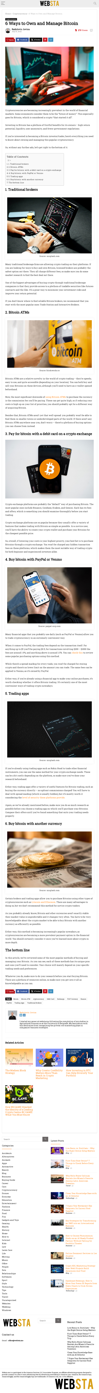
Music (5, 1260)
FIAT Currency (72, 999)
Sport (4, 1280)
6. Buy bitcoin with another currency (26, 179)
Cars (4, 1186)
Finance (6, 1210)
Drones (5, 1193)
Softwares (7, 1276)
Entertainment (9, 1203)
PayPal (9, 1003)
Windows (6, 1310)
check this (77, 652)
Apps (4, 1163)
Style (4, 1283)
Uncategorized (9, 1300)
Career (5, 1183)
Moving (6, 1256)
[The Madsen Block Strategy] (19, 1050)
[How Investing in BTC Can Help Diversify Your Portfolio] (80, 1050)
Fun (4, 1216)
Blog (4, 1173)
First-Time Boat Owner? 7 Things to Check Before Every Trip (79, 1163)
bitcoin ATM (25, 999)
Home (8, 13)
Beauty (5, 1170)
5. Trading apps (16, 176)
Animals (6, 1160)
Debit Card (50, 999)
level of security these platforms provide (43, 797)
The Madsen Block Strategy (15, 1071)
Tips (4, 1290)
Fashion (6, 1206)
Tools (4, 1293)
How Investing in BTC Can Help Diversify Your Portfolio (79, 1073)
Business (6, 1176)
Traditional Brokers (34, 1003)
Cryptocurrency (20, 13)
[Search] (95, 3)
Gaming (6, 1223)
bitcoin (15, 999)
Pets (4, 1270)
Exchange (60, 999)
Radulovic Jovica (21, 29)
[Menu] (3, 3)
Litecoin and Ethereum (43, 902)
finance (83, 999)
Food (4, 1213)
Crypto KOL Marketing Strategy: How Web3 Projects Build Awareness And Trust (81, 1268)
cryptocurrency (38, 999)
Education (7, 1200)
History (5, 1230)
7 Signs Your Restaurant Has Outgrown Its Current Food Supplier (79, 1208)
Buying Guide (8, 1180)
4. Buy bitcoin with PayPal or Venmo (26, 173)
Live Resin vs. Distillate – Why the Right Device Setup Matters (80, 1149)
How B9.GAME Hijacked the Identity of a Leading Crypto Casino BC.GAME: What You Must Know (19, 1111)
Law (4, 1246)
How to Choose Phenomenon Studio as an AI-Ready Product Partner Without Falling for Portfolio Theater (79, 1240)
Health (5, 1226)
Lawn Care (7, 1250)
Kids (4, 1243)
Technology (7, 1287)
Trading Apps (19, 1003)
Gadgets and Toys (10, 1220)
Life (4, 1253)
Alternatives (8, 1156)
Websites (6, 1303)
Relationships (9, 1273)
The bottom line (16, 182)
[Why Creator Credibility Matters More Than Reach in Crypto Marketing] (49, 1050)
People (5, 1266)
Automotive (7, 1166)
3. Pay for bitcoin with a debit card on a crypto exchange (35, 170)
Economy (6, 1196)
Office (4, 1263)
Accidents (7, 1153)
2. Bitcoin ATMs (16, 167)
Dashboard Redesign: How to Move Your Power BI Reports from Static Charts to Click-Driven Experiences (81, 1285)
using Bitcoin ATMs (56, 397)
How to (5, 1236)
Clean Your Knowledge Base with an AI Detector (79, 1353)
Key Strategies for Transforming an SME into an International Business (81, 1223)
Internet (6, 1240)
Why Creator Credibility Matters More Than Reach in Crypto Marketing (49, 1074)
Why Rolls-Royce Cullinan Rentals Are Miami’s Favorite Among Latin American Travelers (79, 1180)
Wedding (6, 1307)
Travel (5, 1297)
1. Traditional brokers (18, 164)
